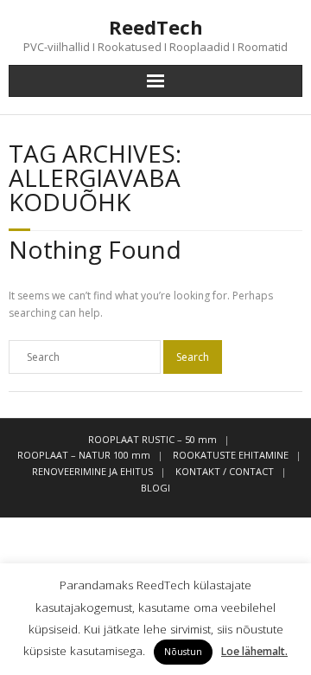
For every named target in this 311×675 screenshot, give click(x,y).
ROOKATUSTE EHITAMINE (231, 454)
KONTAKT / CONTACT (224, 471)
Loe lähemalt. (254, 651)
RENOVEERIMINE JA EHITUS (92, 471)
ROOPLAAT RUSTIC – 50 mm (152, 439)
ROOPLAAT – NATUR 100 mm (83, 454)
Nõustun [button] (183, 651)
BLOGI (155, 487)
